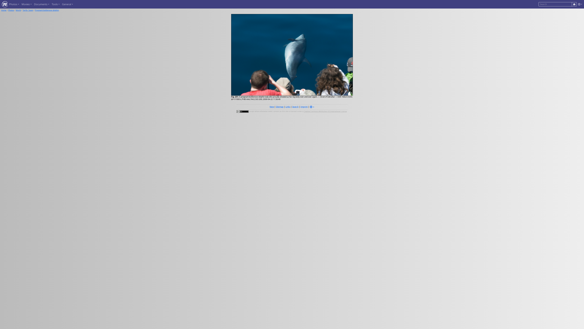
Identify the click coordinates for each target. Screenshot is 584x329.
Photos (11, 10)
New (272, 106)
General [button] (66, 4)
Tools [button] (55, 4)
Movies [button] (26, 4)
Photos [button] (13, 4)
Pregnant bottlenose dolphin (47, 10)
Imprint (304, 106)
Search (295, 106)
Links (287, 106)
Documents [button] (40, 4)
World (18, 10)
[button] (579, 4)
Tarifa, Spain (28, 10)
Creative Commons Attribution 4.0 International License (325, 111)
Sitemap (279, 106)
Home (3, 10)
